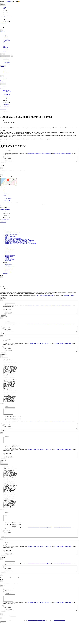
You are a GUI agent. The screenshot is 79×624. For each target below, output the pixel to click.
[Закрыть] (1, 618)
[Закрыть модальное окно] (1, 168)
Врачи (4, 42)
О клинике (5, 34)
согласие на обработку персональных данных (62, 153)
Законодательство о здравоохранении (11, 234)
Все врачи (6, 43)
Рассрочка (6, 49)
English (4, 8)
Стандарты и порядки (9, 233)
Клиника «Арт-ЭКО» (5, 106)
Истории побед (5, 47)
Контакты (4, 51)
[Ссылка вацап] (3, 224)
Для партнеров (5, 273)
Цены (4, 45)
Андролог (6, 265)
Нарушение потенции (9, 268)
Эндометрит (7, 257)
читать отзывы (3, 109)
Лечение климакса (8, 260)
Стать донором (7, 40)
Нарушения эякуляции (9, 269)
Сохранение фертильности (10, 249)
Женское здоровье (8, 246)
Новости (6, 37)
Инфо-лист (7, 237)
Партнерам (7, 39)
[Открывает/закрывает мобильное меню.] (1, 30)
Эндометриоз (7, 253)
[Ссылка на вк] (3, 26)
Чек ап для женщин (8, 248)
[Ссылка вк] (3, 225)
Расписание (7, 44)
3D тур (6, 35)
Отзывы (6, 36)
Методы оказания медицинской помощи (12, 232)
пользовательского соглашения (33, 153)
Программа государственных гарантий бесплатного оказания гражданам (18, 241)
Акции (4, 46)
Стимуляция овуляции (9, 250)
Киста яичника (7, 251)
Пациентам (5, 48)
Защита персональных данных (10, 236)
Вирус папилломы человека (10, 259)
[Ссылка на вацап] (3, 25)
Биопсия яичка (7, 267)
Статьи (6, 38)
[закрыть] (1, 3)
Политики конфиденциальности (45, 153)
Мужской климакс (8, 271)
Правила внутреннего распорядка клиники (13, 238)
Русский (4, 7)
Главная (4, 110)
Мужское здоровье (8, 264)
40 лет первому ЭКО (8, 1)
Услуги (4, 41)
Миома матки (7, 252)
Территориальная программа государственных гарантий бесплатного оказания (19, 240)
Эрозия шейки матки (8, 258)
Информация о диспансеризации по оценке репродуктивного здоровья (18, 242)
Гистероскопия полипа (9, 256)
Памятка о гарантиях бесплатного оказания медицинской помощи (17, 239)
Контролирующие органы (9, 231)
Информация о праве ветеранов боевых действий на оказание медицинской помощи (20, 243)
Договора (6, 235)
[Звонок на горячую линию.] (2, 32)
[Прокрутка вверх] (1, 614)
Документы (7, 50)
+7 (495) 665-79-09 (3, 23)
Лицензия (6, 230)
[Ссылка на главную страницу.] (2, 31)
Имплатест (7, 247)
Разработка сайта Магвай (5, 209)
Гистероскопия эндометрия (10, 255)
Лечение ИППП (8, 270)
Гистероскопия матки (9, 254)
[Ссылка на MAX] (3, 27)
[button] (40, 416)
